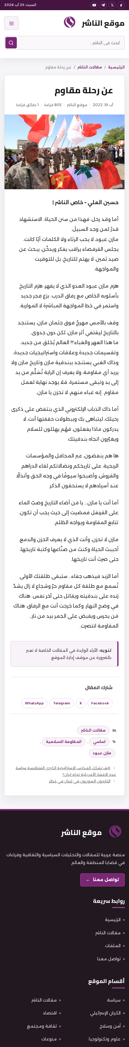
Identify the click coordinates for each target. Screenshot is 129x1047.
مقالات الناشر (89, 67)
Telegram (61, 703)
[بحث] (11, 42)
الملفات (113, 945)
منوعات (49, 1039)
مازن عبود (102, 753)
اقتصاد (50, 1013)
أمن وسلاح (110, 1026)
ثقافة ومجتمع (42, 1026)
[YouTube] (94, 5)
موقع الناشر (103, 23)
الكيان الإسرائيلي (105, 1013)
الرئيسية (116, 67)
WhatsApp (34, 703)
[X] (112, 5)
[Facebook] (121, 5)
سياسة (114, 1000)
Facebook (100, 703)
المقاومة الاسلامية (64, 741)
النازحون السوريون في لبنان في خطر (79, 781)
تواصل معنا (109, 958)
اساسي (99, 741)
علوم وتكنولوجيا (105, 1039)
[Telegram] (103, 5)
